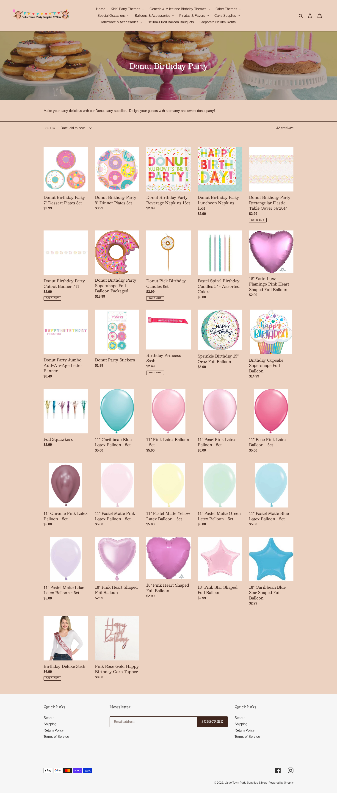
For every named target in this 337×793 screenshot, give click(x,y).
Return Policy (54, 730)
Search (49, 718)
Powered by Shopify (280, 782)
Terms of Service (56, 736)
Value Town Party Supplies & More (246, 782)
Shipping (50, 724)
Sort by (49, 128)
